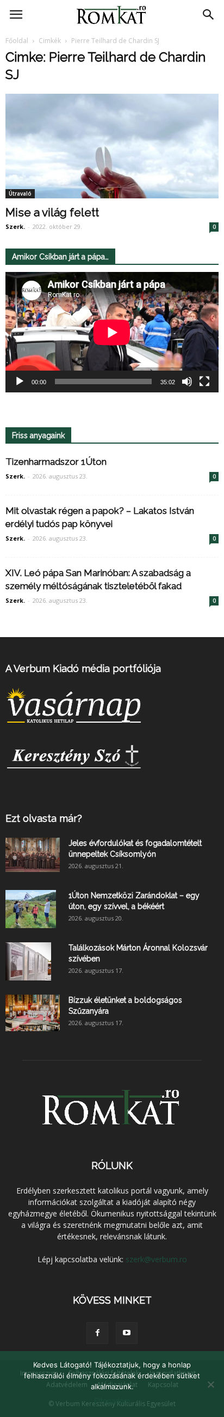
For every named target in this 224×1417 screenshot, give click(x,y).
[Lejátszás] (19, 381)
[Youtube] (127, 1333)
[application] (112, 332)
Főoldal (16, 40)
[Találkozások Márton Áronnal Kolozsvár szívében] (28, 961)
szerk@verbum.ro (156, 1259)
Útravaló (20, 193)
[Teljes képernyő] (204, 381)
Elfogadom (112, 1400)
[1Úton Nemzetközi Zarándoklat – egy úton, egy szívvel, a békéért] (30, 909)
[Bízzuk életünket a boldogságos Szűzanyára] (32, 1013)
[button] (209, 14)
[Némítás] (187, 381)
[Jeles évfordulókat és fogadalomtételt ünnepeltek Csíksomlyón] (32, 855)
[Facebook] (97, 1333)
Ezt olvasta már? (43, 818)
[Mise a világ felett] (112, 146)
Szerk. (15, 226)
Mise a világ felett (52, 212)
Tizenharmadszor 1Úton (56, 461)
